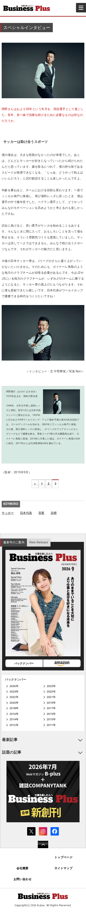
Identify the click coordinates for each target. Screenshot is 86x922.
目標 (54, 513)
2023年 (51, 691)
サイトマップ (63, 868)
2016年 (14, 713)
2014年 (14, 719)
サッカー (8, 513)
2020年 (14, 702)
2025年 (51, 686)
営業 (41, 513)
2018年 (14, 708)
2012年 (14, 725)
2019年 (51, 702)
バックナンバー (24, 663)
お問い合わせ (23, 879)
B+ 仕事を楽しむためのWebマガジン (28, 8)
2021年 (51, 697)
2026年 (14, 686)
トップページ (63, 857)
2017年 (51, 708)
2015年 (51, 713)
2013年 (51, 719)
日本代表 (26, 513)
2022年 (14, 697)
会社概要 (22, 868)
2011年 (51, 725)
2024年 (14, 691)
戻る (41, 847)
